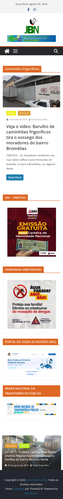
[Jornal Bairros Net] (7, 51)
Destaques (24, 113)
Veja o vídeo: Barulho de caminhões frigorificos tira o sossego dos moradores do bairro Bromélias (30, 137)
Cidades (11, 113)
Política (24, 446)
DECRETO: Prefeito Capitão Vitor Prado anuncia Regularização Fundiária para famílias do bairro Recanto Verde (30, 455)
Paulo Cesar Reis (39, 119)
